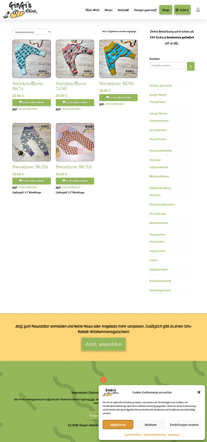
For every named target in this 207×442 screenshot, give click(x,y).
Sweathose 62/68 (116, 83)
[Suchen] (191, 66)
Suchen (154, 58)
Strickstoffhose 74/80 (71, 86)
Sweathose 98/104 (30, 167)
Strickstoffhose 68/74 (27, 86)
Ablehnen (151, 425)
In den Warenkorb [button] (33, 102)
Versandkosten (28, 109)
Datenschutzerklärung (155, 434)
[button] (199, 392)
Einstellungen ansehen (184, 425)
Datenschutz (98, 392)
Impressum (174, 434)
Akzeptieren (118, 425)
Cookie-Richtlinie (133, 434)
